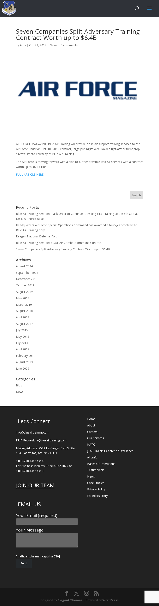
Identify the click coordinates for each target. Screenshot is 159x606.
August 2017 (24, 324)
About (91, 425)
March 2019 (24, 305)
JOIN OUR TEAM (35, 485)
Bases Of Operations (101, 464)
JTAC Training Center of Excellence (110, 451)
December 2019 (26, 279)
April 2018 (22, 317)
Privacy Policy (96, 489)
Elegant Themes (70, 600)
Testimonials (95, 470)
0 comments (69, 45)
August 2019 (24, 292)
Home (91, 419)
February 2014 (25, 356)
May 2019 (22, 298)
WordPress (110, 600)
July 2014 (22, 343)
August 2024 (24, 266)
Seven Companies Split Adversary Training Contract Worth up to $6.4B (63, 249)
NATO (91, 444)
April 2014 (22, 349)
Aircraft (92, 457)
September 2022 (27, 273)
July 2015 (22, 330)
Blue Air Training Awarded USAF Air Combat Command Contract (59, 243)
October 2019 (25, 285)
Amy (23, 45)
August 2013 (24, 362)
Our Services (95, 438)
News (53, 45)
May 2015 (22, 336)
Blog (19, 385)
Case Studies (95, 483)
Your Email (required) (36, 515)
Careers (92, 432)
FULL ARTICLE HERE (29, 174)
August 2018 (24, 311)
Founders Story (97, 496)
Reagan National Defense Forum (38, 236)
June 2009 (22, 368)
